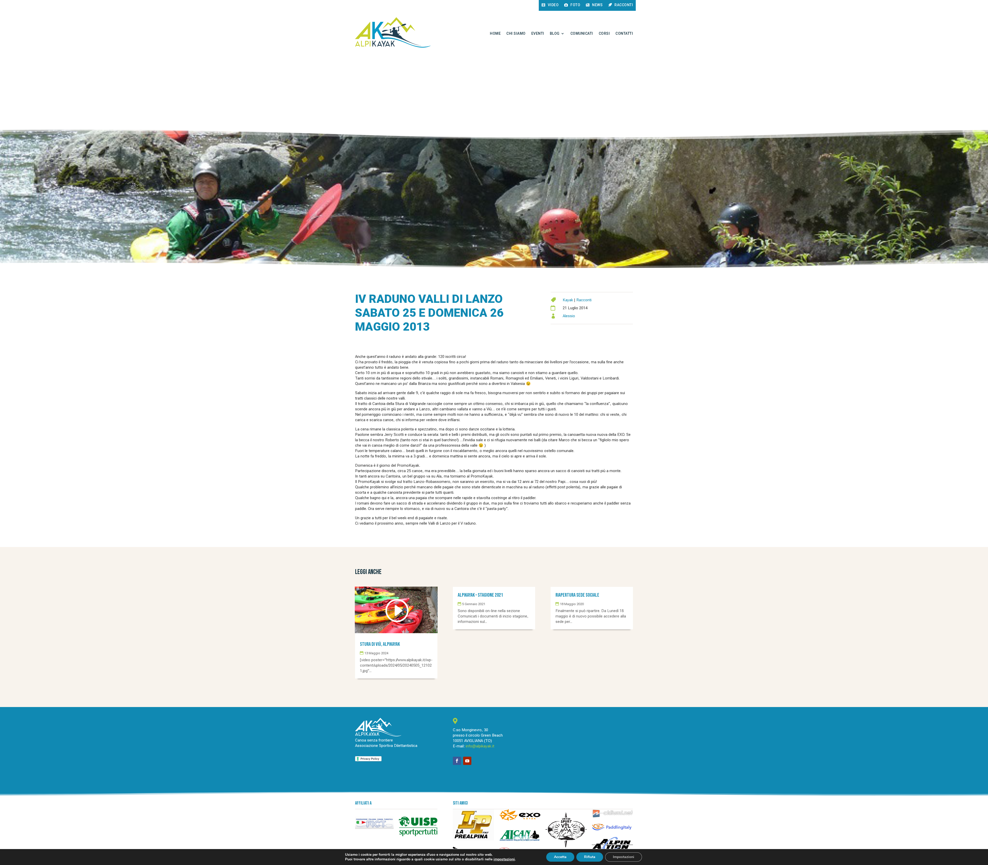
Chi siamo (516, 33)
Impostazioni (623, 856)
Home (495, 33)
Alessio (569, 316)
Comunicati (581, 33)
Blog (555, 33)
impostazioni (504, 859)
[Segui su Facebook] (457, 761)
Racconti (584, 300)
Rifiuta (589, 856)
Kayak (568, 300)
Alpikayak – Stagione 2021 (480, 595)
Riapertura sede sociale (577, 595)
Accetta (560, 856)
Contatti (624, 33)
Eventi (537, 33)
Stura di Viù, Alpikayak (380, 644)
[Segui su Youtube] (467, 761)
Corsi (604, 33)
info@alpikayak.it (480, 746)
